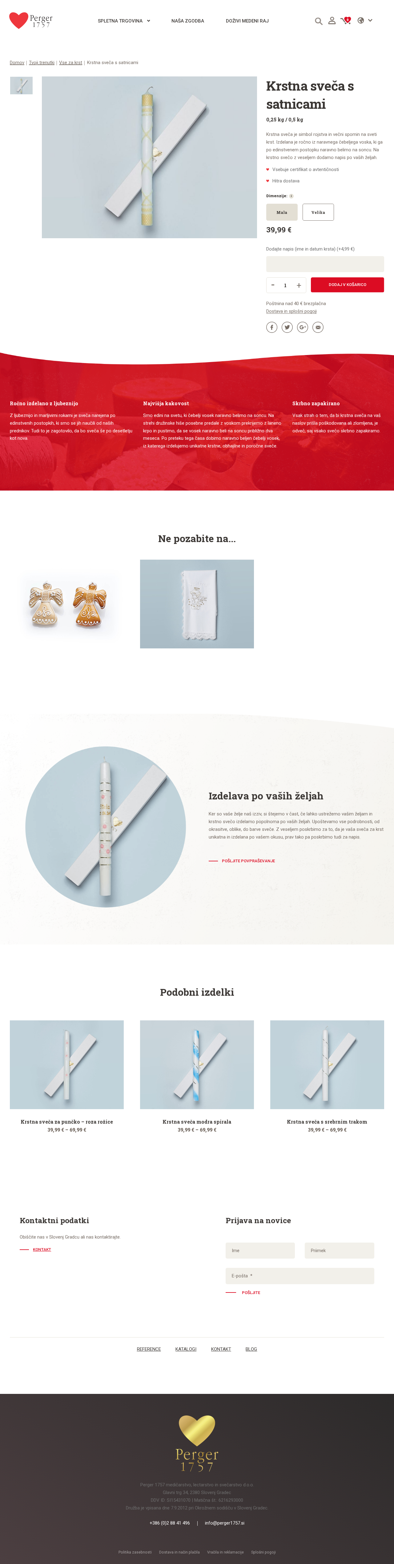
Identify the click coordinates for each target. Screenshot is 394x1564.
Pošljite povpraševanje (248, 861)
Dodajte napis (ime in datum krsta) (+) (310, 249)
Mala (281, 212)
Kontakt (42, 1249)
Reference (149, 1349)
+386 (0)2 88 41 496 (170, 1523)
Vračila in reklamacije (225, 1552)
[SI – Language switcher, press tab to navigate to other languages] (371, 20)
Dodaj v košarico (347, 284)
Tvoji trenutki (41, 62)
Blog (251, 1349)
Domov (17, 62)
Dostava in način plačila (179, 1552)
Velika (318, 212)
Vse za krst (70, 62)
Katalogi (185, 1349)
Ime (235, 1250)
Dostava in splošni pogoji (291, 311)
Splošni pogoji (263, 1552)
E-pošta (242, 1276)
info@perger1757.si (224, 1523)
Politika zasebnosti (135, 1552)
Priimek (318, 1250)
